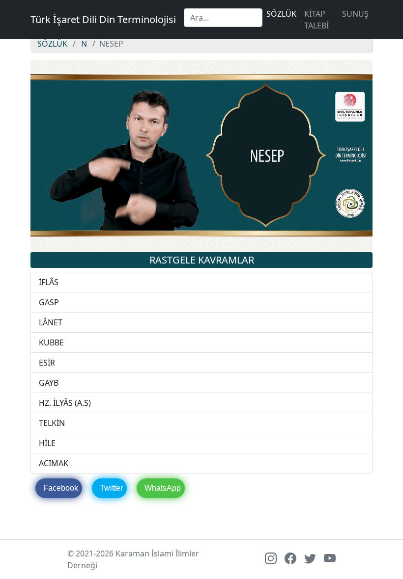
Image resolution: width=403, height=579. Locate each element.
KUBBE (51, 342)
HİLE (47, 443)
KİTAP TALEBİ (316, 19)
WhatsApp (162, 488)
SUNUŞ (355, 13)
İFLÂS (48, 282)
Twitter (111, 488)
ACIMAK (53, 463)
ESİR (47, 362)
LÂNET (50, 322)
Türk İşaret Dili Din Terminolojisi (103, 19)
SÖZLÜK (281, 13)
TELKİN (52, 423)
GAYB (48, 382)
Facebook (60, 488)
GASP (49, 302)
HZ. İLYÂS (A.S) (65, 402)
